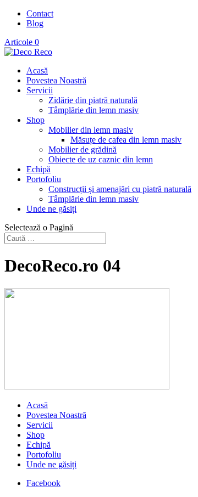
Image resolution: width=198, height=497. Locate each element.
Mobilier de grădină (82, 149)
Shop (35, 120)
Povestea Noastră (56, 80)
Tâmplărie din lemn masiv (93, 110)
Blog (34, 23)
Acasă (37, 70)
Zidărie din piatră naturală (93, 100)
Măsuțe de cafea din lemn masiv (126, 139)
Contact (39, 13)
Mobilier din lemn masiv (90, 129)
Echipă (38, 169)
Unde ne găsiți (51, 208)
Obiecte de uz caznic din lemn (100, 159)
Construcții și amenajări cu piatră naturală (119, 189)
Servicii (39, 90)
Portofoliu (43, 179)
